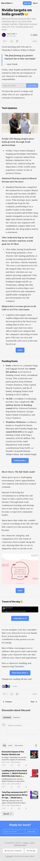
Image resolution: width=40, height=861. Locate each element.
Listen (35, 35)
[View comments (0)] (12, 41)
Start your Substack (14, 851)
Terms (32, 843)
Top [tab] (4, 745)
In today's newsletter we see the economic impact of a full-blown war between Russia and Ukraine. (14, 758)
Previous (9, 702)
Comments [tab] (7, 717)
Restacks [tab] (16, 717)
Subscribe (27, 3)
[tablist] (11, 717)
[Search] (36, 745)
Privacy (26, 843)
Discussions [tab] (19, 745)
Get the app (30, 851)
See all (6, 814)
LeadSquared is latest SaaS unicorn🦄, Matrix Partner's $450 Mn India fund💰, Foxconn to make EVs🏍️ (14, 773)
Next (32, 702)
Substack (9, 856)
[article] (20, 758)
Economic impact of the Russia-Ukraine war (13, 753)
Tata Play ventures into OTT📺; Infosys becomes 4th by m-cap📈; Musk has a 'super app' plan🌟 (15, 795)
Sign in (35, 3)
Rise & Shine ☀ (12, 34)
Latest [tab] (10, 745)
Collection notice (20, 845)
